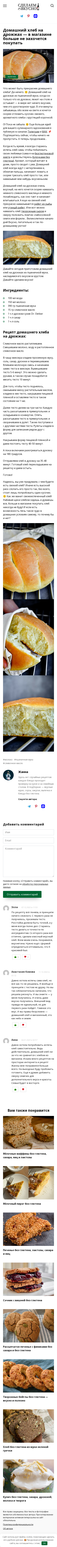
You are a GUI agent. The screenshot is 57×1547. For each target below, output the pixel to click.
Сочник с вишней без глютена (22, 1300)
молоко (8, 759)
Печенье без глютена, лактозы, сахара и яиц (28, 1251)
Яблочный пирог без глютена (22, 1203)
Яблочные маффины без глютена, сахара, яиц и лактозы (25, 1155)
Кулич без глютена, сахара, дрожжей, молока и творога (27, 1498)
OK (44, 1543)
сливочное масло (14, 763)
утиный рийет (16, 207)
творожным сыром (32, 211)
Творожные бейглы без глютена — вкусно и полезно (25, 1398)
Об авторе (8, 1528)
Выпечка (12, 77)
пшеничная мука (24, 759)
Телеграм (33, 131)
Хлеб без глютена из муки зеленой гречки (25, 1448)
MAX (44, 131)
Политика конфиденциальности (18, 1524)
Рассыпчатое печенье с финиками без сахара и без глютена (27, 1348)
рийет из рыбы (43, 204)
